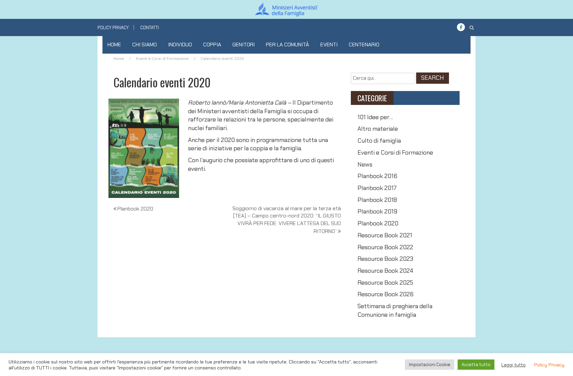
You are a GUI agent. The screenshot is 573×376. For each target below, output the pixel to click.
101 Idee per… (375, 117)
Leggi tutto (513, 365)
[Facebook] (461, 27)
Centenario (364, 44)
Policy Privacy (113, 27)
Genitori (243, 44)
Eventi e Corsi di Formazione (162, 58)
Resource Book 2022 (385, 247)
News (364, 164)
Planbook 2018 (377, 200)
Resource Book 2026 (385, 294)
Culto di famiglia (379, 141)
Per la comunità (287, 44)
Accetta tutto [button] (476, 364)
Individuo (180, 44)
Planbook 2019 (377, 211)
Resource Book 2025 (385, 283)
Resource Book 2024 (385, 271)
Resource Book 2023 (385, 259)
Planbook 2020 (135, 208)
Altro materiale (377, 129)
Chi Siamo (144, 44)
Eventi (329, 44)
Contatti (149, 27)
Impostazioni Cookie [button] (429, 364)
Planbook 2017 (377, 188)
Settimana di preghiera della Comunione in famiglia (394, 310)
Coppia (212, 44)
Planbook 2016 (377, 176)
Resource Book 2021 (384, 235)
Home (114, 44)
